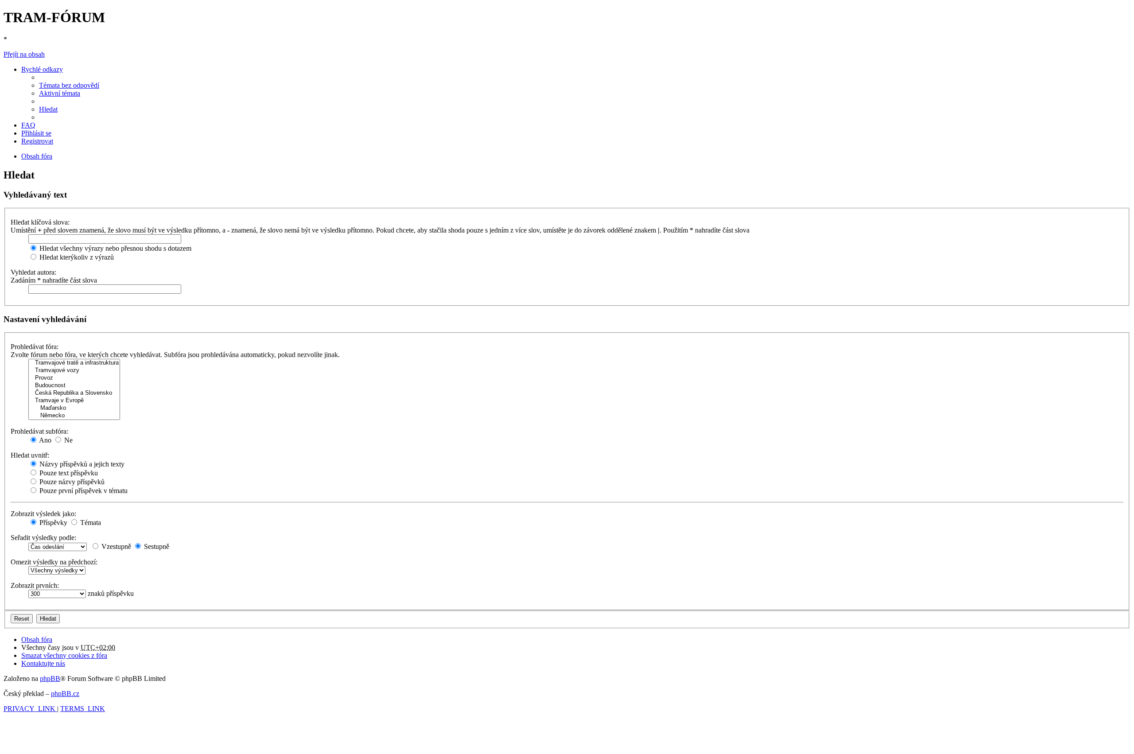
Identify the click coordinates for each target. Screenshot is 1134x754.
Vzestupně (115, 546)
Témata (89, 522)
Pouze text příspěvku (68, 473)
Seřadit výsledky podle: (43, 537)
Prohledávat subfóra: (39, 431)
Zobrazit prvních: (35, 585)
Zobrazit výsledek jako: (43, 513)
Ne (67, 440)
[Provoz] (74, 378)
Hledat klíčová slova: (40, 222)
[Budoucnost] (74, 385)
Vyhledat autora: (33, 272)
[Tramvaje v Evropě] (74, 400)
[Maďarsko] (74, 408)
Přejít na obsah (24, 54)
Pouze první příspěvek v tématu (83, 490)
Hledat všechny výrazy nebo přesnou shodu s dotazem (114, 248)
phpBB (50, 678)
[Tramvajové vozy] (74, 370)
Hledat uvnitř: (30, 455)
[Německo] (74, 416)
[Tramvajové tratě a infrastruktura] (74, 363)
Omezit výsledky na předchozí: (54, 562)
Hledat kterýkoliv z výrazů (76, 257)
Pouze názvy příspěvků (71, 482)
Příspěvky (52, 522)
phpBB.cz (65, 693)
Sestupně (155, 546)
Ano (44, 440)
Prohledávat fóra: (34, 346)
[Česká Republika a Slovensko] (74, 393)
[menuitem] (69, 85)
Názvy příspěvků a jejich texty (81, 464)
